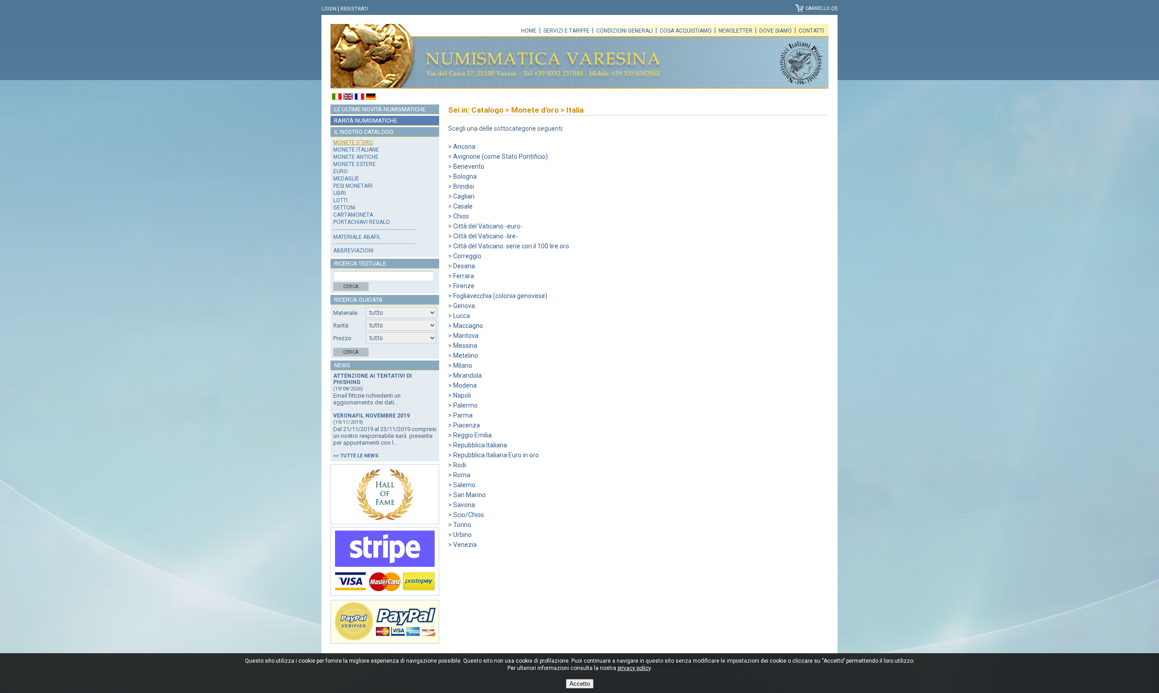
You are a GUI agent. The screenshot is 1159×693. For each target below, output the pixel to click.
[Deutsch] (371, 97)
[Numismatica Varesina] (373, 56)
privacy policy (634, 668)
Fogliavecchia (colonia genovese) (500, 295)
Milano (462, 365)
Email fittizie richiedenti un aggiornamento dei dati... (367, 399)
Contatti (811, 31)
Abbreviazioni (353, 250)
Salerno (464, 485)
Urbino (462, 534)
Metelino (465, 355)
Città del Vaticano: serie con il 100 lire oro (511, 246)
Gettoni (344, 207)
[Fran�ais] (359, 97)
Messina (465, 345)
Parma (463, 415)
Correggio (467, 256)
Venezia (465, 544)
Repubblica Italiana (480, 445)
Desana (464, 266)
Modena (465, 385)
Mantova (466, 335)
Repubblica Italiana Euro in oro (496, 455)
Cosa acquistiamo (686, 31)
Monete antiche (355, 157)
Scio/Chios (468, 514)
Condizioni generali (624, 31)
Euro (340, 171)
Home (528, 31)
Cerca (351, 287)
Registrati (354, 9)
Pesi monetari (353, 186)
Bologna (465, 176)
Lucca (461, 315)
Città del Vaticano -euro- (487, 226)
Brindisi (463, 186)
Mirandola (467, 375)
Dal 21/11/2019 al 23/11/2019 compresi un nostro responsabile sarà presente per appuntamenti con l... (384, 436)
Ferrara (463, 276)
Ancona (464, 146)
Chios (461, 216)
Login (328, 9)
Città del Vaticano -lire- (485, 236)
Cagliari (463, 196)
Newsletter (735, 31)
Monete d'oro (353, 142)
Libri (339, 193)
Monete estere (354, 164)
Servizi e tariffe (566, 31)
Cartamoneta (353, 215)
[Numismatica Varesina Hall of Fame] (384, 494)
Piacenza (466, 425)
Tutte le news (359, 456)
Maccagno (468, 325)
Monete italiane (356, 150)
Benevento (468, 166)
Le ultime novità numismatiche (380, 109)
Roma (461, 475)
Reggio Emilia (472, 435)
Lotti (340, 200)
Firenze (463, 286)
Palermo (465, 405)
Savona (464, 504)
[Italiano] (337, 97)
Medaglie (346, 179)
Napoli (462, 395)
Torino (462, 524)
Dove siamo (775, 31)
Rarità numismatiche (365, 120)
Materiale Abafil (357, 237)
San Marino (469, 494)
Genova (464, 305)
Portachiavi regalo (361, 222)
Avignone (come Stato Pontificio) (500, 156)
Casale (463, 206)
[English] (348, 97)
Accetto (580, 683)
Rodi (459, 465)
